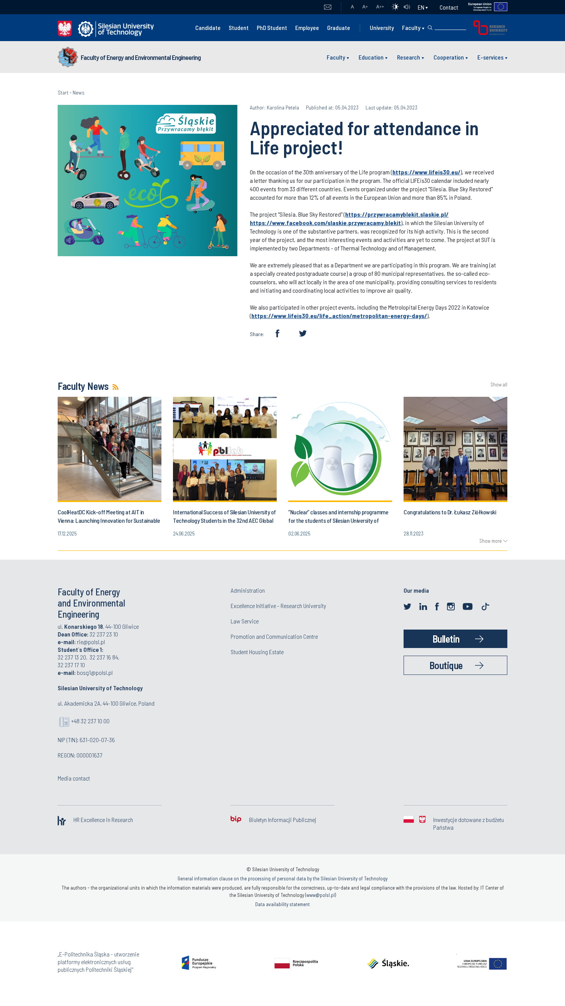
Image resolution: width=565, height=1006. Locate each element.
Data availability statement (282, 904)
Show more (490, 541)
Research (408, 57)
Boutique (446, 665)
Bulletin (446, 639)
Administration (248, 590)
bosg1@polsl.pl (95, 672)
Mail (327, 7)
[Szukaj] (430, 27)
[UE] (483, 7)
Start (63, 92)
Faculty (411, 27)
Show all (498, 384)
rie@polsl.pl (91, 641)
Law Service (245, 621)
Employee (307, 27)
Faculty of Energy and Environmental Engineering (141, 57)
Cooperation (449, 57)
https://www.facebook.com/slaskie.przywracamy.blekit (325, 222)
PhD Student (272, 27)
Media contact (74, 778)
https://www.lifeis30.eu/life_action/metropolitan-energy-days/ (339, 315)
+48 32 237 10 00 (90, 720)
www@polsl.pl (320, 895)
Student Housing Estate (257, 651)
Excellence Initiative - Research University (278, 605)
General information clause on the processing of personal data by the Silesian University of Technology (282, 878)
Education (371, 57)
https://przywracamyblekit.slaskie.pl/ (397, 214)
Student (239, 27)
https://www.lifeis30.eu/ (426, 172)
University (382, 27)
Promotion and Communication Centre (274, 636)
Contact (449, 7)
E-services (490, 57)
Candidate (208, 27)
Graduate (338, 27)
